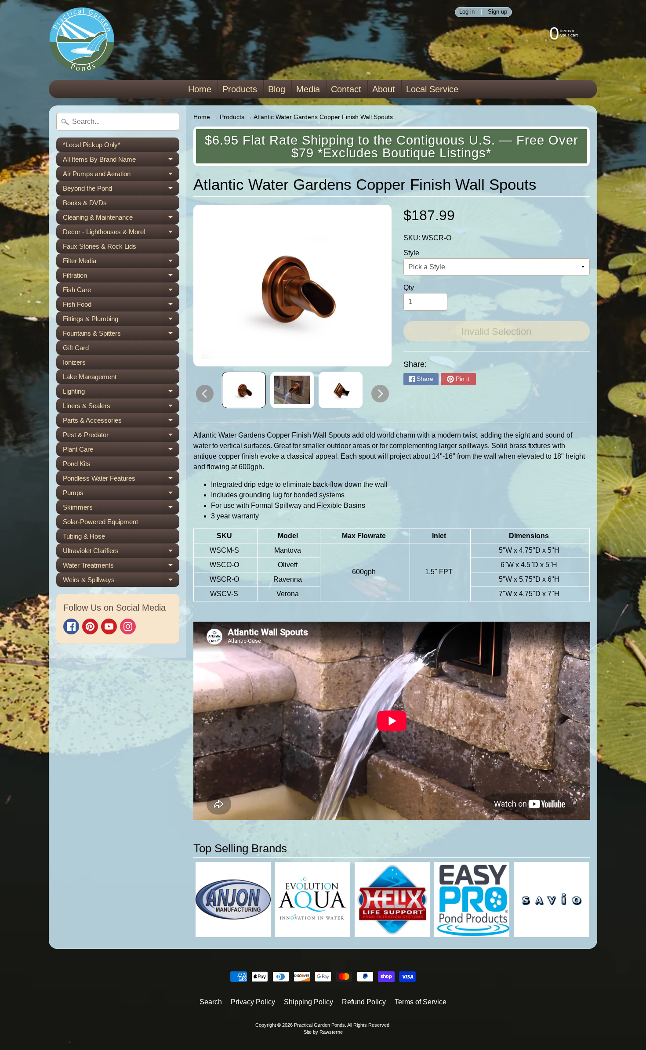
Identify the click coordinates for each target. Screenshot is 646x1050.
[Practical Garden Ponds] (82, 40)
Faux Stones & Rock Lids (99, 246)
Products (239, 89)
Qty (408, 287)
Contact (346, 89)
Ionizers (74, 362)
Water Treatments (121, 566)
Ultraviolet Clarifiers (121, 552)
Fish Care (121, 291)
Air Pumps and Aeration (121, 175)
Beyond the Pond (121, 190)
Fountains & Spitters (121, 334)
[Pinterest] (90, 626)
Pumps (121, 494)
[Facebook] (71, 626)
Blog (276, 89)
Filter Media (121, 262)
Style (411, 253)
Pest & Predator (121, 436)
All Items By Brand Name (121, 161)
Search (211, 1002)
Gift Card (76, 347)
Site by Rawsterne (323, 1032)
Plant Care (121, 450)
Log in (467, 12)
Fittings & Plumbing (121, 320)
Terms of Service (420, 1002)
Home (199, 89)
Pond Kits (77, 463)
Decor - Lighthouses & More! (121, 233)
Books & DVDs (85, 202)
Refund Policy (364, 1002)
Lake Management (89, 376)
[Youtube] (109, 626)
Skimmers (121, 508)
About (383, 89)
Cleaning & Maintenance (121, 219)
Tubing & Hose (84, 536)
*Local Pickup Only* (91, 144)
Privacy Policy (253, 1002)
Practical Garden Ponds (319, 1025)
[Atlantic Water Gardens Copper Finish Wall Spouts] (244, 390)
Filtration (121, 277)
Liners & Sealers (121, 407)
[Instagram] (128, 626)
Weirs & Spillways (121, 581)
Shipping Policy (308, 1002)
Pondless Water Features (121, 479)
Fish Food (121, 306)
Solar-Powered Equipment (100, 521)
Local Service (432, 89)
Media (308, 89)
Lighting (121, 392)
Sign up (497, 12)
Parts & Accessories (121, 421)
